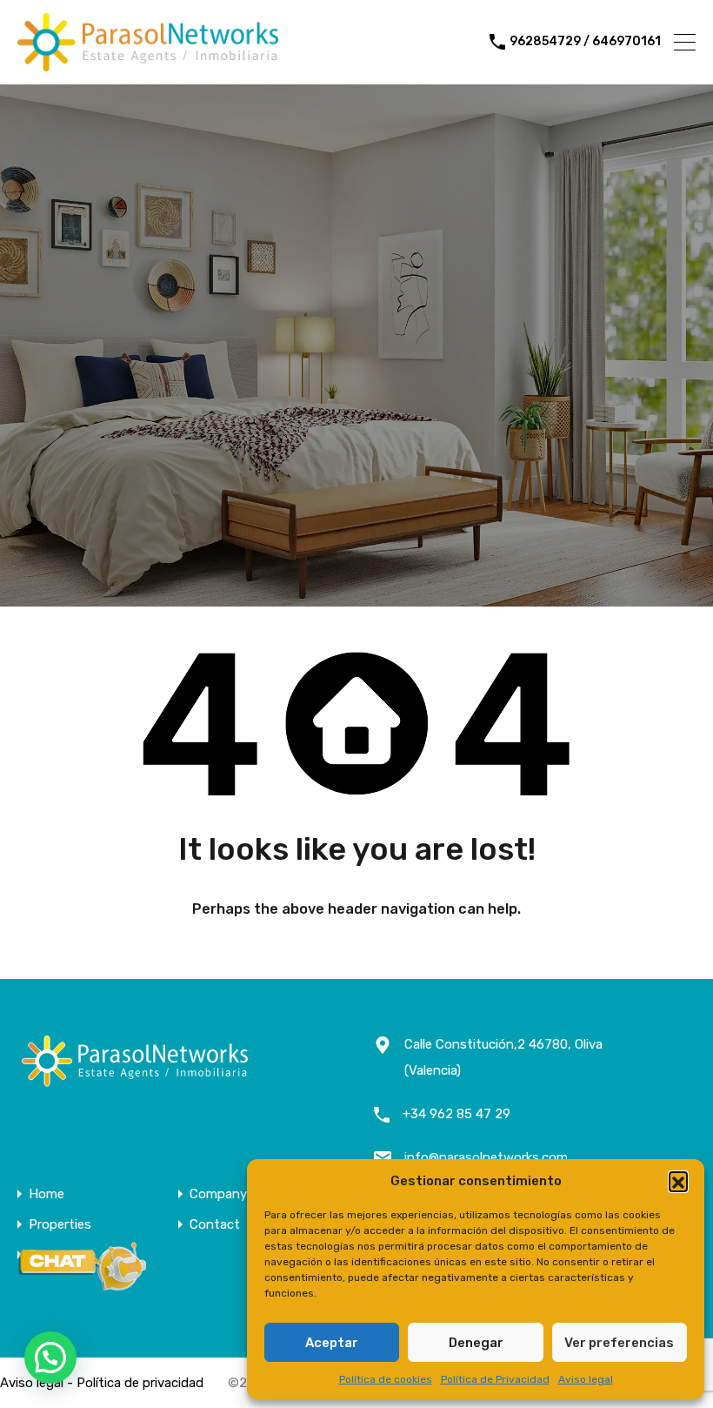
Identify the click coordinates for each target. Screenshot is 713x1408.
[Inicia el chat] (82, 1285)
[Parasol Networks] (147, 63)
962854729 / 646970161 (585, 42)
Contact (215, 1224)
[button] (678, 1181)
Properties (60, 1224)
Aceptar (331, 1343)
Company (218, 1194)
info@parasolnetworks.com (486, 1157)
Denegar (476, 1343)
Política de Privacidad (495, 1379)
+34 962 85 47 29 (456, 1114)
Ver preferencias (619, 1343)
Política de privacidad (140, 1383)
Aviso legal (585, 1379)
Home (46, 1194)
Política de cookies (385, 1379)
